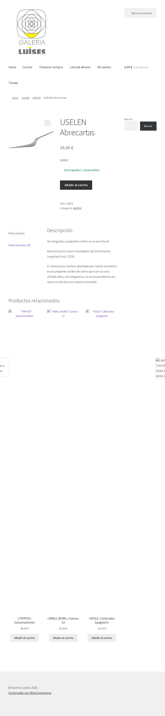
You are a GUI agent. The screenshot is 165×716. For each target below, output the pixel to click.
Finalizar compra (51, 67)
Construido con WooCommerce (29, 693)
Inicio (12, 67)
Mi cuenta (104, 67)
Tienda (13, 83)
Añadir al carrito (76, 185)
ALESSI (37, 98)
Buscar (128, 119)
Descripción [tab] (16, 233)
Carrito (27, 67)
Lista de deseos (80, 67)
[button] (47, 123)
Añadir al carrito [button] (24, 638)
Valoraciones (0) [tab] (19, 245)
